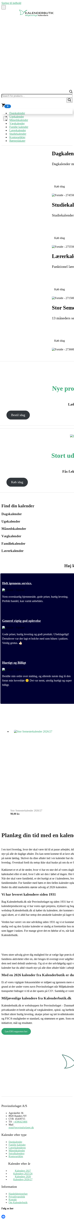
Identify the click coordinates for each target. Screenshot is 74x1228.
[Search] (69, 100)
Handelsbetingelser (18, 1193)
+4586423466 (20, 1121)
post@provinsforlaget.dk (21, 1127)
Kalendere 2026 (23, 1176)
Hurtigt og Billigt (14, 662)
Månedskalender (18, 120)
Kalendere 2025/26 (23, 1173)
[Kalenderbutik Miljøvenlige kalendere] (37, 15)
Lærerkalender (17, 130)
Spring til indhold (11, 3)
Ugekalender (16, 116)
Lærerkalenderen (17, 1147)
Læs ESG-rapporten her (16, 1031)
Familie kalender (18, 126)
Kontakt (13, 1199)
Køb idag (17, 482)
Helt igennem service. (17, 583)
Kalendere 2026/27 (23, 1179)
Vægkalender (17, 123)
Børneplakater (17, 140)
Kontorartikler (17, 137)
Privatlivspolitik (17, 1196)
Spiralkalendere (16, 1153)
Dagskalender (17, 113)
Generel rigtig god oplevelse (21, 621)
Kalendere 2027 (23, 1170)
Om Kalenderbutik (18, 1202)
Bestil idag (18, 415)
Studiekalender (17, 133)
